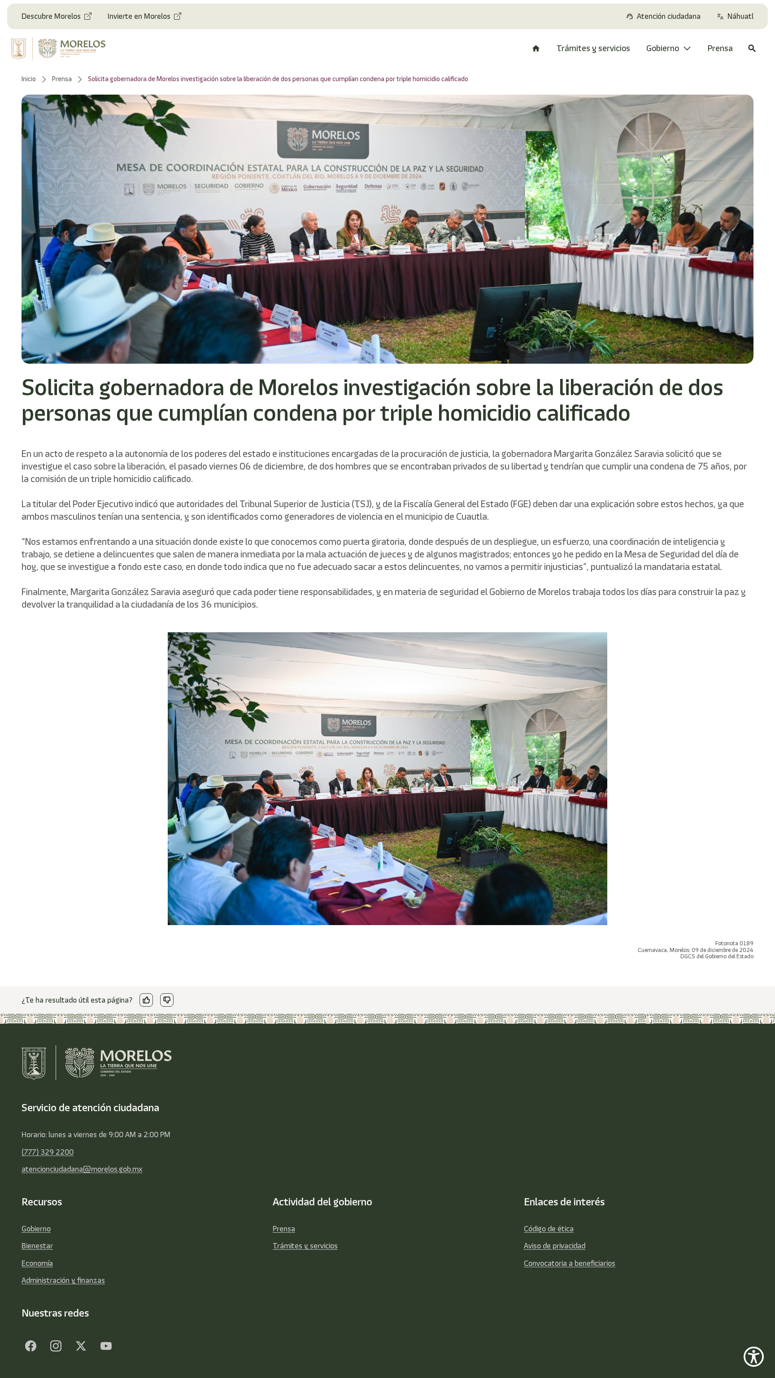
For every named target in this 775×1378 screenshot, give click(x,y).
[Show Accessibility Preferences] (753, 1356)
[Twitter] (81, 1346)
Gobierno (36, 1228)
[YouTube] (106, 1346)
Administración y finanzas (63, 1280)
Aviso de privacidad (554, 1246)
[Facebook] (30, 1346)
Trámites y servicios (305, 1245)
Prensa (284, 1228)
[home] (66, 48)
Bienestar (37, 1245)
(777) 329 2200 (48, 1152)
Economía (37, 1263)
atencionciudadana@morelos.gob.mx (82, 1169)
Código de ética (549, 1229)
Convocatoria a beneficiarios (569, 1263)
